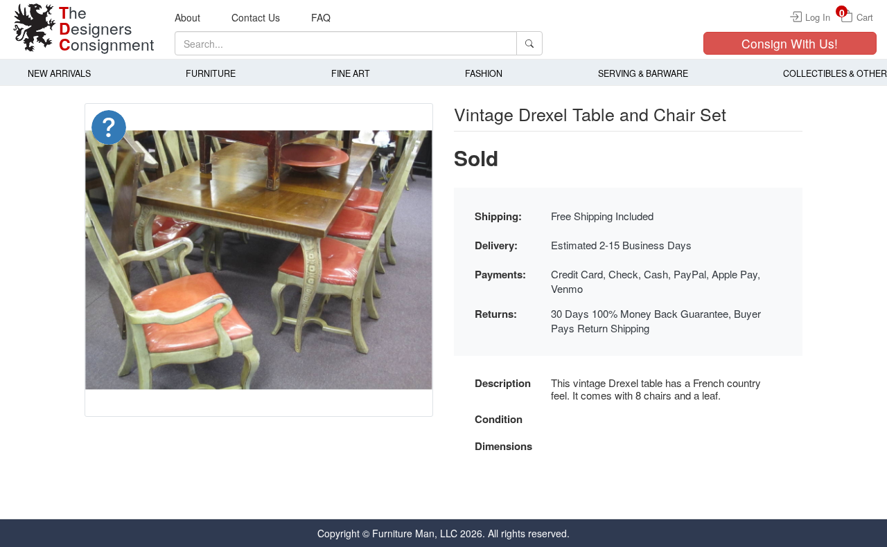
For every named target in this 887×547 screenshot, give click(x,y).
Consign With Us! (789, 43)
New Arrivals (59, 73)
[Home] (34, 27)
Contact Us (255, 17)
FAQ (321, 17)
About (187, 17)
